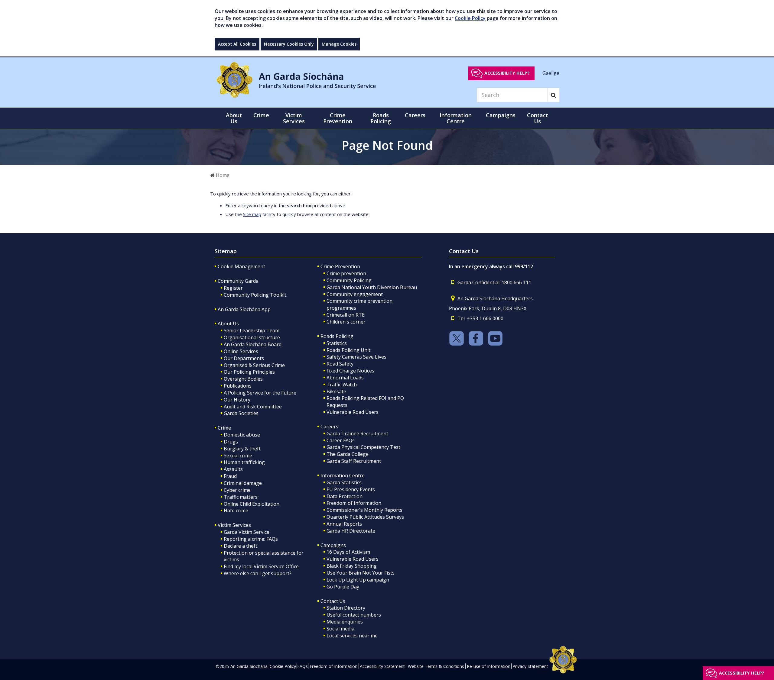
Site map (252, 214)
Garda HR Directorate (351, 530)
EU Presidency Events (351, 489)
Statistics (337, 343)
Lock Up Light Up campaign (358, 579)
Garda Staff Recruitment (354, 461)
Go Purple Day (343, 586)
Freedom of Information (354, 503)
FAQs (302, 666)
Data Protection (345, 496)
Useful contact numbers (354, 614)
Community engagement (355, 294)
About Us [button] (234, 118)
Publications (238, 385)
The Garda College (348, 454)
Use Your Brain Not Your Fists (361, 572)
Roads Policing (336, 336)
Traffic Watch (342, 384)
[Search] (553, 95)
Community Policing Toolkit (255, 295)
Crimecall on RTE (346, 314)
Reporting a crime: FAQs (251, 539)
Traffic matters (241, 497)
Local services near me (352, 635)
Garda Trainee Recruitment (357, 433)
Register (233, 288)
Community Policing (349, 280)
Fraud (230, 476)
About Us (228, 323)
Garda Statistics (344, 482)
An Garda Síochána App (244, 309)
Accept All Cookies (237, 44)
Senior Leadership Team (251, 330)
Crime (224, 427)
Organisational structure (252, 337)
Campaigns (333, 545)
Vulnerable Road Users (353, 412)
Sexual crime (238, 455)
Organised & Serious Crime (254, 365)
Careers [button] (415, 115)
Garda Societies (241, 413)
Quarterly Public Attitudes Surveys (365, 517)
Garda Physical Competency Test (363, 447)
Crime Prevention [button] (337, 118)
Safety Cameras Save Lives (356, 356)
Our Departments (244, 358)
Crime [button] (261, 115)
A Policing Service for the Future (260, 392)
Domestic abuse (242, 434)
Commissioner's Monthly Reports (364, 510)
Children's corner (346, 321)
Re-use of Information (488, 666)
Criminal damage (243, 483)
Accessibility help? (507, 73)
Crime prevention (346, 273)
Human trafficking (244, 462)
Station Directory (346, 607)
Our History (237, 399)
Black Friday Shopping (352, 565)
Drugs (231, 441)
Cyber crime (237, 490)
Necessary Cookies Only (289, 44)
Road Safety (340, 363)
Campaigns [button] (500, 115)
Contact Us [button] (537, 118)
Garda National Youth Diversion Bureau (372, 287)
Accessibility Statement (382, 666)
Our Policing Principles (249, 372)
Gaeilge (550, 72)
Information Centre (342, 475)
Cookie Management (241, 266)
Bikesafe (336, 391)
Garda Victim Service (246, 532)
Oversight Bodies (243, 378)
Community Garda (238, 281)
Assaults (233, 469)
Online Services (241, 351)
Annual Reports (344, 523)
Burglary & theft (242, 448)
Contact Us (332, 601)
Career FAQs (341, 440)
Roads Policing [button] (380, 118)
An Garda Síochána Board (252, 344)
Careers (329, 426)
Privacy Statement (530, 666)
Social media (340, 628)
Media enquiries (345, 621)
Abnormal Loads (345, 377)
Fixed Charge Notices (350, 370)
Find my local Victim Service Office (261, 566)
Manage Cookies (339, 44)
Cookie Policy (470, 18)
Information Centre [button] (456, 118)
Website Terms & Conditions (436, 666)
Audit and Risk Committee (253, 406)
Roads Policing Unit (348, 350)
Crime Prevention (340, 266)
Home (222, 175)
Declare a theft (240, 546)
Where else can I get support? (257, 573)
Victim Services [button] (294, 118)
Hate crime (236, 510)
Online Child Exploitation (251, 504)
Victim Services (234, 525)
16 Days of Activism (348, 552)
